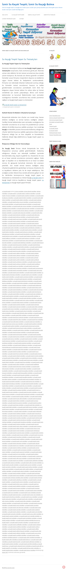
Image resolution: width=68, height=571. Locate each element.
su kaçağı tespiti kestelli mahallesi (29, 383)
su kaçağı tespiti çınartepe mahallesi (24, 277)
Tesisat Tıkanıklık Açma (55, 135)
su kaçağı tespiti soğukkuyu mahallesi (17, 480)
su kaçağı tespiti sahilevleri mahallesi (33, 460)
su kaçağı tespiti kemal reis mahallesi (29, 381)
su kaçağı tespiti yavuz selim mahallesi (31, 514)
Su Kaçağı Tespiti (53, 128)
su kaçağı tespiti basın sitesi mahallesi (24, 240)
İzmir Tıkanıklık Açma (54, 115)
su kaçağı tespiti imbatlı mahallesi (16, 356)
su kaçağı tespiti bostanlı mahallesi (17, 249)
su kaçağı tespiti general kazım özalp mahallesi (20, 328)
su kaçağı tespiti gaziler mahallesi (10, 326)
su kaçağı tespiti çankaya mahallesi (17, 264)
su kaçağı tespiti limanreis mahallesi (24, 409)
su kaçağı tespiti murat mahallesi (19, 435)
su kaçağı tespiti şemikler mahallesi (17, 473)
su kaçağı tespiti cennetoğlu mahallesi (17, 270)
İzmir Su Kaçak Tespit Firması (56, 118)
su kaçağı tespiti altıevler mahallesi (17, 215)
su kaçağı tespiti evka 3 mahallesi (10, 309)
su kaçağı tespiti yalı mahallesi (34, 512)
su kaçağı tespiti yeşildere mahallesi (17, 527)
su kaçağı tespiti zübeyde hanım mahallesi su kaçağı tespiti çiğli (25, 546)
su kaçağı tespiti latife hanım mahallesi (27, 407)
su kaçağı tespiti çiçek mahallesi (16, 272)
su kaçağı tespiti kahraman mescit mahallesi (19, 366)
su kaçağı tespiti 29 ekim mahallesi (22, 198)
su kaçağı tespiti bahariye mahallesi (24, 232)
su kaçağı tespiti (6, 191)
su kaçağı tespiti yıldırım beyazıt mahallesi (18, 531)
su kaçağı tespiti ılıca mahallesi (22, 362)
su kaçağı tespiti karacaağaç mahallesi (23, 371)
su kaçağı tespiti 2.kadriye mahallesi (25, 195)
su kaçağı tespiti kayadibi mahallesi (23, 377)
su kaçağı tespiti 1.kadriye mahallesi (25, 193)
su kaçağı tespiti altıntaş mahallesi (16, 217)
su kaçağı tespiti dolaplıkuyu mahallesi (18, 289)
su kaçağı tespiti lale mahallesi (32, 405)
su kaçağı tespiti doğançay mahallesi (17, 285)
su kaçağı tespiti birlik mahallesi (20, 247)
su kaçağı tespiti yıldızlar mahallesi (16, 533)
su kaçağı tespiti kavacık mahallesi (21, 375)
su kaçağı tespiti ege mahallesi (33, 294)
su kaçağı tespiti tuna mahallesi (10, 492)
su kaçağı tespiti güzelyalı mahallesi (22, 343)
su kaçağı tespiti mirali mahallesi (16, 430)
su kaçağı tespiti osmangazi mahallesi (22, 450)
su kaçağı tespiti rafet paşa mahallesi (17, 458)
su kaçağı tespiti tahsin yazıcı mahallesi (18, 484)
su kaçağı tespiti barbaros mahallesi (25, 238)
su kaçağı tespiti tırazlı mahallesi (16, 490)
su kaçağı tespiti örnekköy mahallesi (17, 448)
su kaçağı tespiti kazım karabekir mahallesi (28, 379)
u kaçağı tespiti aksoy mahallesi (27, 550)
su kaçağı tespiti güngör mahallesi (28, 339)
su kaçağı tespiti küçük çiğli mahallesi (17, 398)
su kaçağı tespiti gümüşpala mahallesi (17, 334)
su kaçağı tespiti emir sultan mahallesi (24, 300)
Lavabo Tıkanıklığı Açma (9, 18)
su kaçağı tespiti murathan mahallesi (17, 437)
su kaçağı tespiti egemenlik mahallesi (28, 296)
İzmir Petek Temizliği (49, 15)
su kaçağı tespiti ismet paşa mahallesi (28, 360)
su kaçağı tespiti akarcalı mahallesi (23, 204)
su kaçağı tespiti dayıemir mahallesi (23, 279)
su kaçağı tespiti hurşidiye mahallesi (17, 351)
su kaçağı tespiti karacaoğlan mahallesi (22, 373)
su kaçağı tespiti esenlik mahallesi (16, 304)
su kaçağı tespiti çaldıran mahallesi (17, 255)
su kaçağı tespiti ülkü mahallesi (23, 501)
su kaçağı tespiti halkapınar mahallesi (22, 345)
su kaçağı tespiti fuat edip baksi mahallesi (13, 321)
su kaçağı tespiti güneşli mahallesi (34, 336)
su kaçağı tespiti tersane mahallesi (16, 488)
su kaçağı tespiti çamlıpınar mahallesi (17, 262)
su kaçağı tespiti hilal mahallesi (20, 349)
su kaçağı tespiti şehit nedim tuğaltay (23, 469)
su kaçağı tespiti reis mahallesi (15, 460)
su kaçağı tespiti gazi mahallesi (32, 321)
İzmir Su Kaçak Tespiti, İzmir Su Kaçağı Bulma (28, 4)
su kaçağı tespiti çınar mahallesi (29, 274)
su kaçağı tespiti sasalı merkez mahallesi (26, 467)
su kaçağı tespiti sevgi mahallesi (16, 475)
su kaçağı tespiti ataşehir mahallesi (17, 223)
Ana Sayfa (5, 15)
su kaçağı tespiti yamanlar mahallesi (11, 514)
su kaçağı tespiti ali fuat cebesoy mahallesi (23, 210)
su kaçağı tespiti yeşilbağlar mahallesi (17, 524)
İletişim (21, 18)
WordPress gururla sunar (8, 568)
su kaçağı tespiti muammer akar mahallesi (19, 433)
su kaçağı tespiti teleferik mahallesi (17, 486)
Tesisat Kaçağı (53, 126)
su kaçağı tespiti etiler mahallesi (34, 307)
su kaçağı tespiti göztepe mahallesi (17, 332)
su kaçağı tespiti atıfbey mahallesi (33, 225)
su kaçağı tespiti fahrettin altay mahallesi (22, 313)
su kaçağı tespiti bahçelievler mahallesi (25, 234)
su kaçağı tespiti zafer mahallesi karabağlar (29, 537)
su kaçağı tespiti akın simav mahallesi (21, 206)
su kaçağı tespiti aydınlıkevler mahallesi (29, 227)
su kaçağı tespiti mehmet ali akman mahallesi (19, 420)
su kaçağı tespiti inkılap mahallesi (10, 358)
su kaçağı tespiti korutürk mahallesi (27, 392)
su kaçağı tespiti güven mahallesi (24, 341)
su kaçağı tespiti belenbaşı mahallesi (21, 242)
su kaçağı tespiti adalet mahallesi (19, 200)
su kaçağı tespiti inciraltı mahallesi (34, 356)
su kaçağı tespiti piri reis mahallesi (16, 454)
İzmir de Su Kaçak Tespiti (55, 120)
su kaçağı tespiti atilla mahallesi (16, 225)
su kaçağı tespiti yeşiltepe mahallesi (17, 529)
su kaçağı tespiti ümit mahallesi (20, 503)
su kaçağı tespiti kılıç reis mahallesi (23, 386)
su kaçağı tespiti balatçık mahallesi (27, 236)
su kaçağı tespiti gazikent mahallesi (33, 324)
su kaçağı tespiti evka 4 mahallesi (28, 309)
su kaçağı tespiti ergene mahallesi (20, 302)
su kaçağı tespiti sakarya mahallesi (11, 462)
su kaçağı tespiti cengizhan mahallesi (17, 268)
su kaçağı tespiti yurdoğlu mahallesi (17, 535)
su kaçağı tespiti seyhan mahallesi (33, 475)
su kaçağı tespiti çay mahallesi (15, 266)
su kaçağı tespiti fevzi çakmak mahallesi (18, 317)
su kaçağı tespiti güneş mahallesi (16, 336)
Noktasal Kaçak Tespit (55, 133)
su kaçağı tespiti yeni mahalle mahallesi (29, 516)
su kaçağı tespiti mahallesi (20, 411)
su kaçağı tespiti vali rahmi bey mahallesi (18, 507)
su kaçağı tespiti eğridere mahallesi (27, 298)
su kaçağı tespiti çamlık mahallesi (16, 260)
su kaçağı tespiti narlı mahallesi (19, 441)
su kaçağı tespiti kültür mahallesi (16, 401)
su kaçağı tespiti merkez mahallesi (16, 424)
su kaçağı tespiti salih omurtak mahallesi (31, 462)
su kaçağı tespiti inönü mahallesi (28, 358)
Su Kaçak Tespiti (53, 130)
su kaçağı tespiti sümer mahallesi (19, 482)
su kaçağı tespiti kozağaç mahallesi (20, 396)
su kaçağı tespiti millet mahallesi (16, 428)
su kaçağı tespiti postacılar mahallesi (17, 456)
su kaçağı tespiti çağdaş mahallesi (16, 253)
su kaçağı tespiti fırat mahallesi (35, 319)
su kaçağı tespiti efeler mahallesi (16, 294)
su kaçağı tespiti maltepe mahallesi (17, 413)
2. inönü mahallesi (19, 191)
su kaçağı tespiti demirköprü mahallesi (23, 281)
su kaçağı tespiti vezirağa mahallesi (17, 509)
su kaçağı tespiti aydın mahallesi (10, 227)
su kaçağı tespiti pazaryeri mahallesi (20, 452)
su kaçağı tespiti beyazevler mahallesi (17, 245)
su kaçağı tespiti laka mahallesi (16, 405)
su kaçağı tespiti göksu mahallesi (20, 330)
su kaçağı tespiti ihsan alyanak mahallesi (18, 354)
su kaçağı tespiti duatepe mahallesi (17, 292)
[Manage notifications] (63, 567)
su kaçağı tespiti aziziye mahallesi (28, 230)
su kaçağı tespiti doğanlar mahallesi (17, 287)
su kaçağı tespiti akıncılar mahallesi (25, 208)
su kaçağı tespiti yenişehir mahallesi (18, 522)
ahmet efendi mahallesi (30, 191)
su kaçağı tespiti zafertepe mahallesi (30, 542)
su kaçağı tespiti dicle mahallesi (20, 283)
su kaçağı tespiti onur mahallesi (16, 445)
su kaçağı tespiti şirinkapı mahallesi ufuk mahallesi (15, 477)
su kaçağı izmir (37, 178)
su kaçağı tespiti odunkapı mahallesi (17, 443)
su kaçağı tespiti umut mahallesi (16, 505)
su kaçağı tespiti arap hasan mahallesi (17, 219)
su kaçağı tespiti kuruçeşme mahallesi (17, 403)
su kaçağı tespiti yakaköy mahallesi (17, 512)
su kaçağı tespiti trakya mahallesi (33, 490)
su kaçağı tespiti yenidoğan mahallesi (27, 518)
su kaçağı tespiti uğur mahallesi (25, 499)
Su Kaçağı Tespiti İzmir (18, 15)
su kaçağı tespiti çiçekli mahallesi (33, 272)
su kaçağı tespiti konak (33, 390)
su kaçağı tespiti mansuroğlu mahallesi (18, 415)
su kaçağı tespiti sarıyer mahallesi (27, 465)
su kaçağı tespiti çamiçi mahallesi (16, 257)
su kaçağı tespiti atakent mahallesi (17, 221)
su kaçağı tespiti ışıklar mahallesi (16, 364)
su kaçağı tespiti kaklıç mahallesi (23, 368)
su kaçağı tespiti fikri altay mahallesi (17, 319)
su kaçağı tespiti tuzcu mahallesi (29, 497)
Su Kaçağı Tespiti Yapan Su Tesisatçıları (19, 59)
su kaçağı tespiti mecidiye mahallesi (17, 418)
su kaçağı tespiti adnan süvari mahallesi (18, 202)
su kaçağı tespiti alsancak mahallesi (21, 213)
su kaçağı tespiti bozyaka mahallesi (17, 251)
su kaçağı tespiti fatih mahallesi (18, 315)
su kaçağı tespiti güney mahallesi (10, 339)
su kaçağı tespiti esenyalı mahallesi (17, 307)
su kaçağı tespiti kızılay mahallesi (19, 388)
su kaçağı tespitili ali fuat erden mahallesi (28, 548)
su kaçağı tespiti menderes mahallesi (21, 422)
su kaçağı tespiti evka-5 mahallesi (23, 311)
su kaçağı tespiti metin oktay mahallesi (18, 426)
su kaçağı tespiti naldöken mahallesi (20, 439)
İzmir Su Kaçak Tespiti (34, 15)
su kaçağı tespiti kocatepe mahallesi (17, 390)
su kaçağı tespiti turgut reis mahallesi (31, 495)
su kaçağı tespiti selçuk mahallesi (20, 471)
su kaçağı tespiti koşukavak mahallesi (25, 394)
